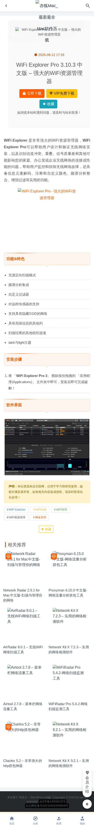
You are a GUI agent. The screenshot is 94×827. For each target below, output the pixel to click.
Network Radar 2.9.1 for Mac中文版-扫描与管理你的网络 (22, 595)
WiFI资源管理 (17, 517)
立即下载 (34, 93)
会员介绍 (87, 784)
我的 (82, 823)
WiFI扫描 (40, 509)
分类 (35, 823)
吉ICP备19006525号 (52, 801)
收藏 (50, 104)
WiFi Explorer (17, 509)
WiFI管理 (61, 509)
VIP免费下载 (63, 93)
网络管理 (40, 517)
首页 (11, 823)
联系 (58, 823)
